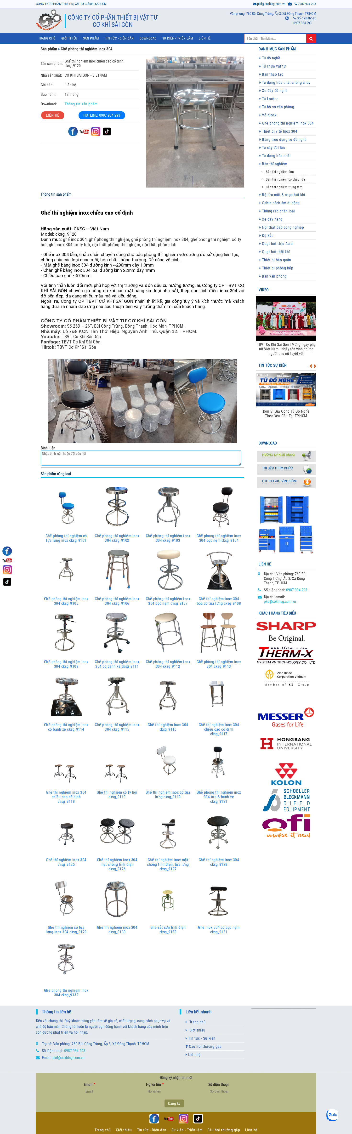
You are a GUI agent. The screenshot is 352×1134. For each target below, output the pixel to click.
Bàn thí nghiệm (274, 164)
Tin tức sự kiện (273, 365)
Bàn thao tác (272, 74)
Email (89, 1084)
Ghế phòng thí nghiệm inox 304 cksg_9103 (168, 538)
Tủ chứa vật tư (273, 66)
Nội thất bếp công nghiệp (282, 227)
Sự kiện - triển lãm (177, 38)
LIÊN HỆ (52, 115)
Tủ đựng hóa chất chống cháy (286, 82)
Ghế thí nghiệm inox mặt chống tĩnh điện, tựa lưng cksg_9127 (168, 864)
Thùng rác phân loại (278, 211)
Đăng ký (174, 1103)
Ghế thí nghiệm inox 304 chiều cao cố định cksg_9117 (219, 729)
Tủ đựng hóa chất (276, 156)
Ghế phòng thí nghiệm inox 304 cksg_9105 (66, 601)
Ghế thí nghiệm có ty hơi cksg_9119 (117, 794)
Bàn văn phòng (274, 276)
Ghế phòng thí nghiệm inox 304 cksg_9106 (117, 601)
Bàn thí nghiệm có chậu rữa (285, 179)
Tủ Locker (269, 99)
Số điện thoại (218, 1084)
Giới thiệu (69, 38)
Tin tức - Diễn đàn (119, 38)
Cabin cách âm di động (280, 203)
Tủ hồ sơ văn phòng (277, 107)
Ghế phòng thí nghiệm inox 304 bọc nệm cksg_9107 (168, 601)
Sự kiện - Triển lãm (187, 1130)
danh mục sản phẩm (277, 49)
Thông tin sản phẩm (81, 104)
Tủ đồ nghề (270, 58)
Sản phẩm (91, 38)
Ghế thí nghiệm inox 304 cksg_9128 (219, 862)
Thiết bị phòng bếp (277, 268)
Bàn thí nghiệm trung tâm (284, 187)
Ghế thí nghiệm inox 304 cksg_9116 (168, 727)
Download (148, 38)
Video (264, 290)
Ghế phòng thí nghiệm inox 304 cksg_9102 (117, 538)
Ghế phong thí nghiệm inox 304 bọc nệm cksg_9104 (219, 538)
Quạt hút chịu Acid (277, 243)
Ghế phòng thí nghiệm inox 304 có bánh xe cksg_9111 (117, 664)
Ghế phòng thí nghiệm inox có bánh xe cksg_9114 (66, 727)
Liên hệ (205, 38)
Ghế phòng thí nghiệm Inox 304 (87, 49)
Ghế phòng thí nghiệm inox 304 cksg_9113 (219, 664)
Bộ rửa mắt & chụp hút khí (283, 195)
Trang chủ (47, 38)
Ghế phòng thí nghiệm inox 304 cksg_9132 (66, 992)
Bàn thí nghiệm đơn (280, 172)
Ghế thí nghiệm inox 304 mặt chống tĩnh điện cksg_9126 (117, 864)
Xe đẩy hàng (272, 219)
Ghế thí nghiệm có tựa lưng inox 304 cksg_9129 (66, 929)
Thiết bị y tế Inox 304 (279, 131)
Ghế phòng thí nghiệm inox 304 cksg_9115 (117, 727)
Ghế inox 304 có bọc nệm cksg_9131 (219, 929)
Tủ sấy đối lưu (273, 147)
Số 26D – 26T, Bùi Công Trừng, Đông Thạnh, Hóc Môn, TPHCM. (125, 326)
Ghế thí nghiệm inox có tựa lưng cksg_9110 (168, 794)
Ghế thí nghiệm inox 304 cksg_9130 (117, 929)
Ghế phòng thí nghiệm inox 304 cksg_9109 (66, 664)
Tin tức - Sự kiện (201, 1038)
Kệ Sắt (267, 235)
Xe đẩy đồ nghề (274, 90)
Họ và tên (155, 1084)
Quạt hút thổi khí (275, 252)
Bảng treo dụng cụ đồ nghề (284, 139)
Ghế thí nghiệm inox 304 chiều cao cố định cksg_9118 (66, 797)
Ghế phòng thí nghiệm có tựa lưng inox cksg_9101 (66, 538)
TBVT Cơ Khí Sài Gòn (81, 336)
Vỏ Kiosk (269, 115)
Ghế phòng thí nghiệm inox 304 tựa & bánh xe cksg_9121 (219, 797)
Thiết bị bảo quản (276, 260)
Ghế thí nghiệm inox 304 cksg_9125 (66, 862)
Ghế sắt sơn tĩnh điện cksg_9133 (168, 929)
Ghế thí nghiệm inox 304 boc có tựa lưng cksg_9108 (219, 601)
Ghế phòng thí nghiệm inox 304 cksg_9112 (168, 664)
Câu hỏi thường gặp (205, 1046)
